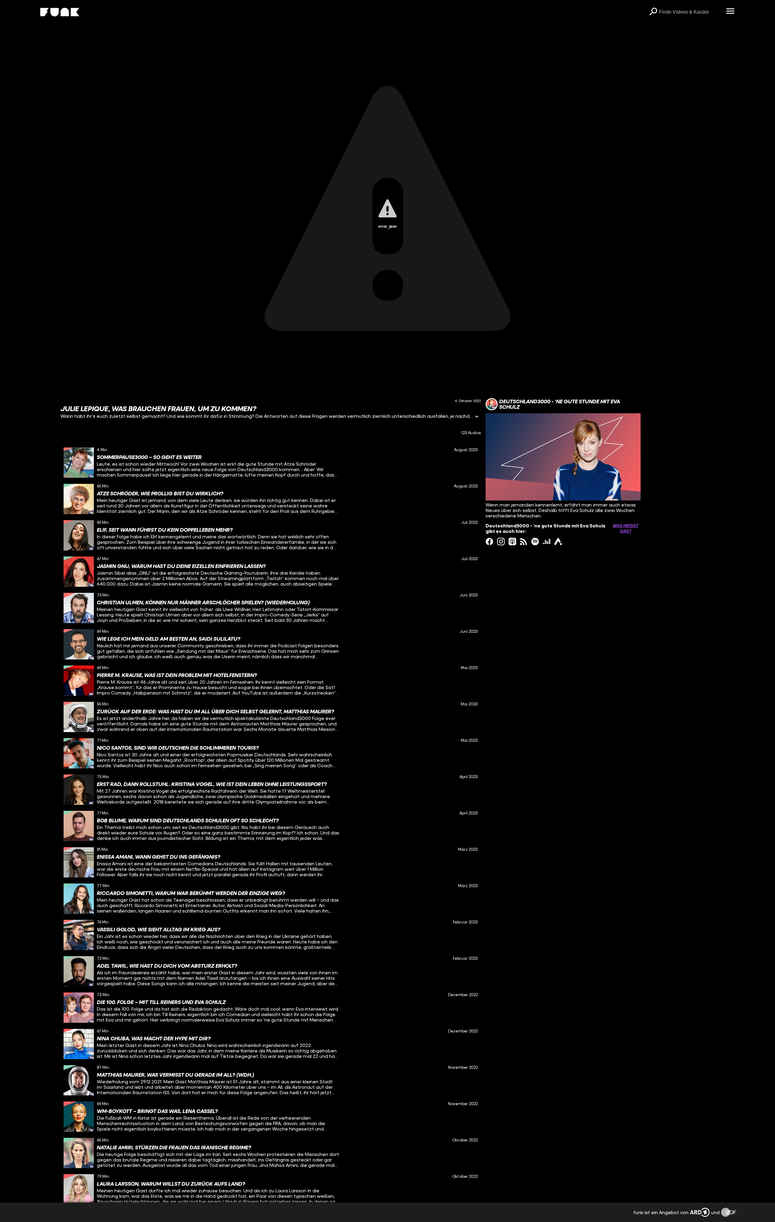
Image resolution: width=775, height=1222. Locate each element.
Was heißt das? (625, 528)
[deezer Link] (546, 541)
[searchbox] (690, 12)
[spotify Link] (535, 541)
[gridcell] (271, 463)
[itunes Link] (512, 541)
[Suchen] (653, 12)
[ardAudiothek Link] (558, 541)
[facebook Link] (489, 541)
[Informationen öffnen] (477, 417)
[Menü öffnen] (730, 11)
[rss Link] (523, 541)
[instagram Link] (501, 541)
